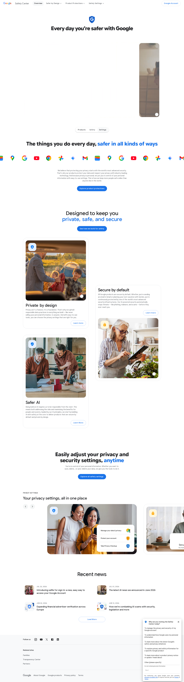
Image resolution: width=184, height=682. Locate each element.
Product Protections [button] (74, 3)
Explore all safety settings (92, 477)
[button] (156, 114)
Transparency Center (31, 660)
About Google (39, 675)
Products (82, 130)
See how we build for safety (92, 229)
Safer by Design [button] (52, 3)
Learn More (78, 423)
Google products (55, 675)
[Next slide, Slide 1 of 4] (32, 506)
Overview (38, 3)
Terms (80, 675)
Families (26, 655)
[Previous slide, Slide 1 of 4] (25, 506)
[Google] (27, 675)
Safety (92, 130)
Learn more (78, 323)
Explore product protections (92, 188)
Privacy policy (70, 675)
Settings (102, 130)
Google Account (171, 3)
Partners (26, 664)
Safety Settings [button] (95, 3)
